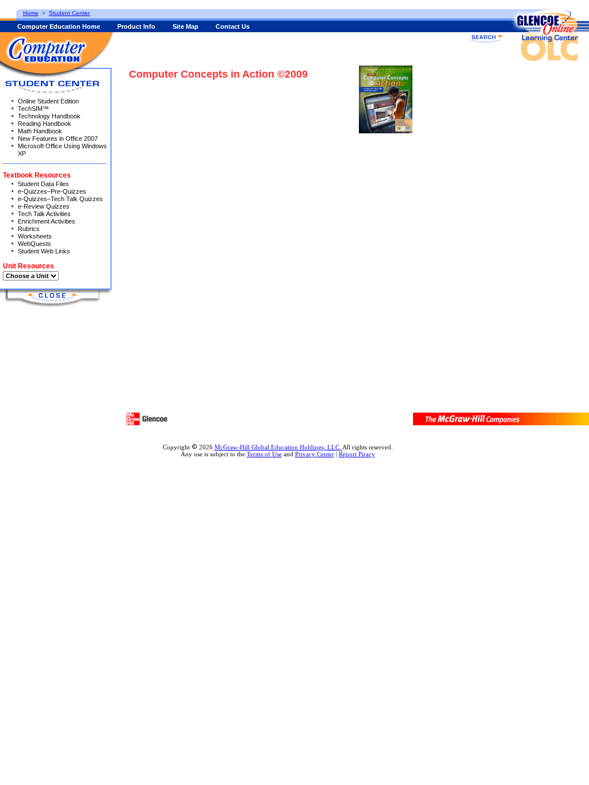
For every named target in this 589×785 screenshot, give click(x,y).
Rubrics (29, 228)
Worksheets (35, 236)
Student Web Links (44, 251)
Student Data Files (43, 183)
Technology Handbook (49, 116)
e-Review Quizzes (44, 206)
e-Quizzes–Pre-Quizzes (52, 191)
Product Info (136, 26)
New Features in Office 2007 (58, 138)
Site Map (185, 26)
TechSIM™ (33, 108)
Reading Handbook (44, 123)
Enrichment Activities (46, 221)
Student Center (69, 13)
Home (31, 13)
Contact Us (233, 26)
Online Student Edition (48, 101)
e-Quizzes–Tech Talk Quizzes (60, 198)
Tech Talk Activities (44, 213)
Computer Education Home (58, 26)
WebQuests (34, 243)
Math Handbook (40, 131)
